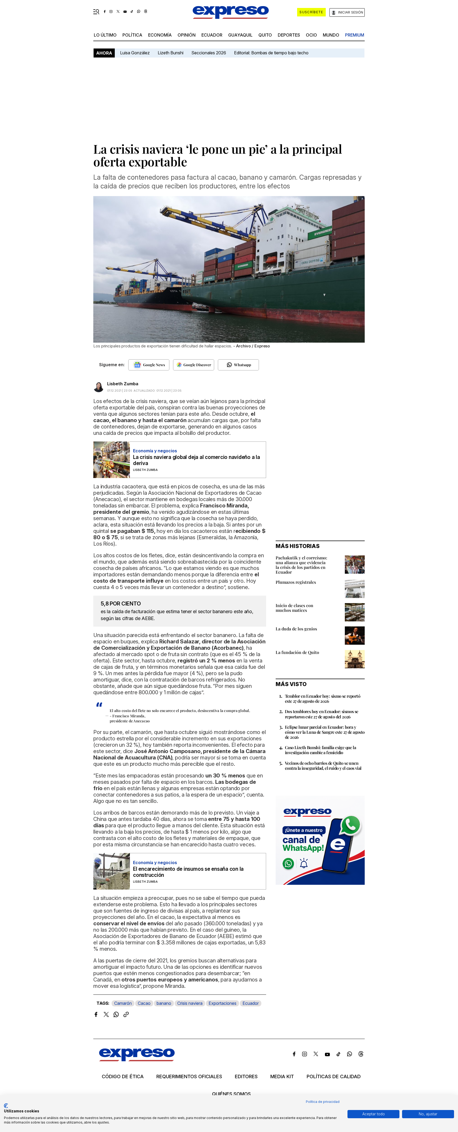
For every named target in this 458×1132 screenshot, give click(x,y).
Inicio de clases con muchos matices (294, 608)
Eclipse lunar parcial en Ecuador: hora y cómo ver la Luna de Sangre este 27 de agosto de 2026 (325, 732)
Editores (246, 1076)
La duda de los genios (296, 628)
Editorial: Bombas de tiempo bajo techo (272, 52)
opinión (187, 35)
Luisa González (135, 52)
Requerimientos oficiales (189, 1076)
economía (160, 35)
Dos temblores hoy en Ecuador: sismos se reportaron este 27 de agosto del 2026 (321, 714)
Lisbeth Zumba (122, 384)
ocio (311, 35)
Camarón (123, 1003)
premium (354, 35)
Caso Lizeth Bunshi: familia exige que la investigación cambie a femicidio (320, 750)
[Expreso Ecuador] (137, 1059)
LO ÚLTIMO (105, 35)
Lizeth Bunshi (170, 52)
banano (164, 1003)
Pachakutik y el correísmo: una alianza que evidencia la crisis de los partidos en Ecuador (301, 565)
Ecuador (211, 35)
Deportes (289, 35)
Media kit (282, 1076)
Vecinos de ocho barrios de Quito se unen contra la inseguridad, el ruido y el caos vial (323, 765)
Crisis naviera (189, 1003)
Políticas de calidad (334, 1076)
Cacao (144, 1003)
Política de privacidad (323, 1102)
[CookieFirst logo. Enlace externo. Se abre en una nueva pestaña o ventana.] (6, 1105)
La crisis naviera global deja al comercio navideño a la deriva (196, 460)
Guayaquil (240, 35)
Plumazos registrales (296, 582)
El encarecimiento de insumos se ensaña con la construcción (188, 872)
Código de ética (123, 1076)
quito (265, 35)
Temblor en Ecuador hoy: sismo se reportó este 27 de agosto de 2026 (322, 698)
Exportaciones (222, 1003)
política (132, 35)
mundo (331, 35)
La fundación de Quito (297, 652)
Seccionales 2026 (208, 52)
